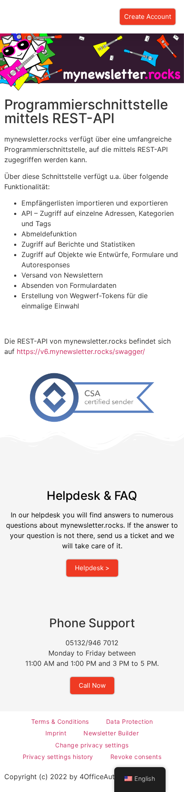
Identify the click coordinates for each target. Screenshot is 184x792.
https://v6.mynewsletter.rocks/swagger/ (81, 351)
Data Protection (129, 721)
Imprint (56, 733)
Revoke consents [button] (136, 756)
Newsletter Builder (111, 733)
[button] (6, 17)
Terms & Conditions (60, 721)
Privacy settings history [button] (58, 756)
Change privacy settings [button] (92, 745)
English (144, 778)
